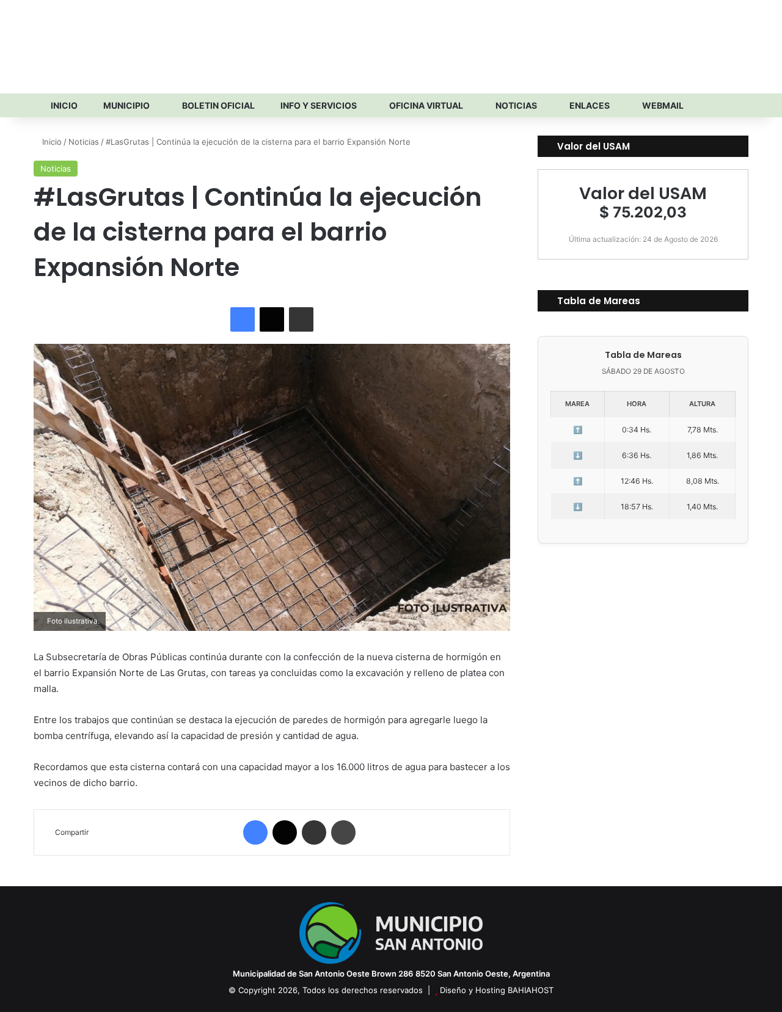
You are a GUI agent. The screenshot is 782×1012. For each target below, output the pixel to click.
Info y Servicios (318, 105)
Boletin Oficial (217, 105)
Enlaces (589, 105)
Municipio (125, 105)
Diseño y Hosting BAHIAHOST (497, 990)
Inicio (63, 105)
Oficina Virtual (425, 105)
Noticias (515, 105)
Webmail (662, 105)
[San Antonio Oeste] (141, 46)
